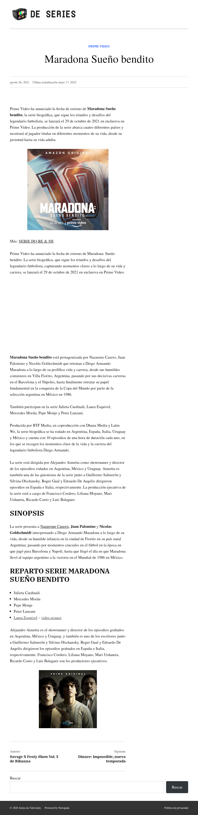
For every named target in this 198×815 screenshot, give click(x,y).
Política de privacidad (176, 808)
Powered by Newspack (57, 808)
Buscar (15, 778)
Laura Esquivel (25, 617)
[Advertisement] (68, 308)
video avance (51, 617)
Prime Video (99, 46)
